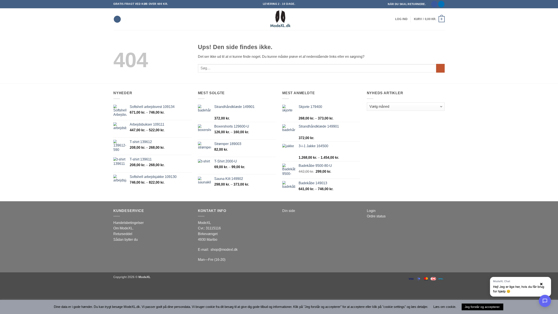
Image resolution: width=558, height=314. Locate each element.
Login (371, 211)
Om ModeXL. (123, 228)
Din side (288, 211)
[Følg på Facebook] (434, 4)
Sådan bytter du (125, 239)
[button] (401, 19)
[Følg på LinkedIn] (441, 4)
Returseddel (122, 234)
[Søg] (117, 19)
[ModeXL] (279, 19)
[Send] (440, 68)
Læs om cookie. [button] (444, 307)
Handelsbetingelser (128, 223)
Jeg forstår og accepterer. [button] (482, 307)
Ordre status (376, 216)
